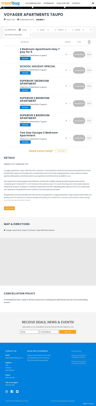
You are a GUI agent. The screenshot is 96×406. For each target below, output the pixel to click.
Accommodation (33, 3)
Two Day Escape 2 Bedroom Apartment (39, 134)
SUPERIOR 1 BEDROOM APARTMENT (34, 82)
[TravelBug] (10, 3)
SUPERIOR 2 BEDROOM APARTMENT (34, 99)
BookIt (72, 401)
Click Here (61, 151)
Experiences (49, 3)
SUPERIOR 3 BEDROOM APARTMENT (35, 117)
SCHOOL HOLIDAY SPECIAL (37, 66)
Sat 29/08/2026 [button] (10, 30)
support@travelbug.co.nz (14, 358)
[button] (79, 54)
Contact (76, 3)
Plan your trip (63, 3)
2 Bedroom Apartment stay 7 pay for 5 (40, 50)
